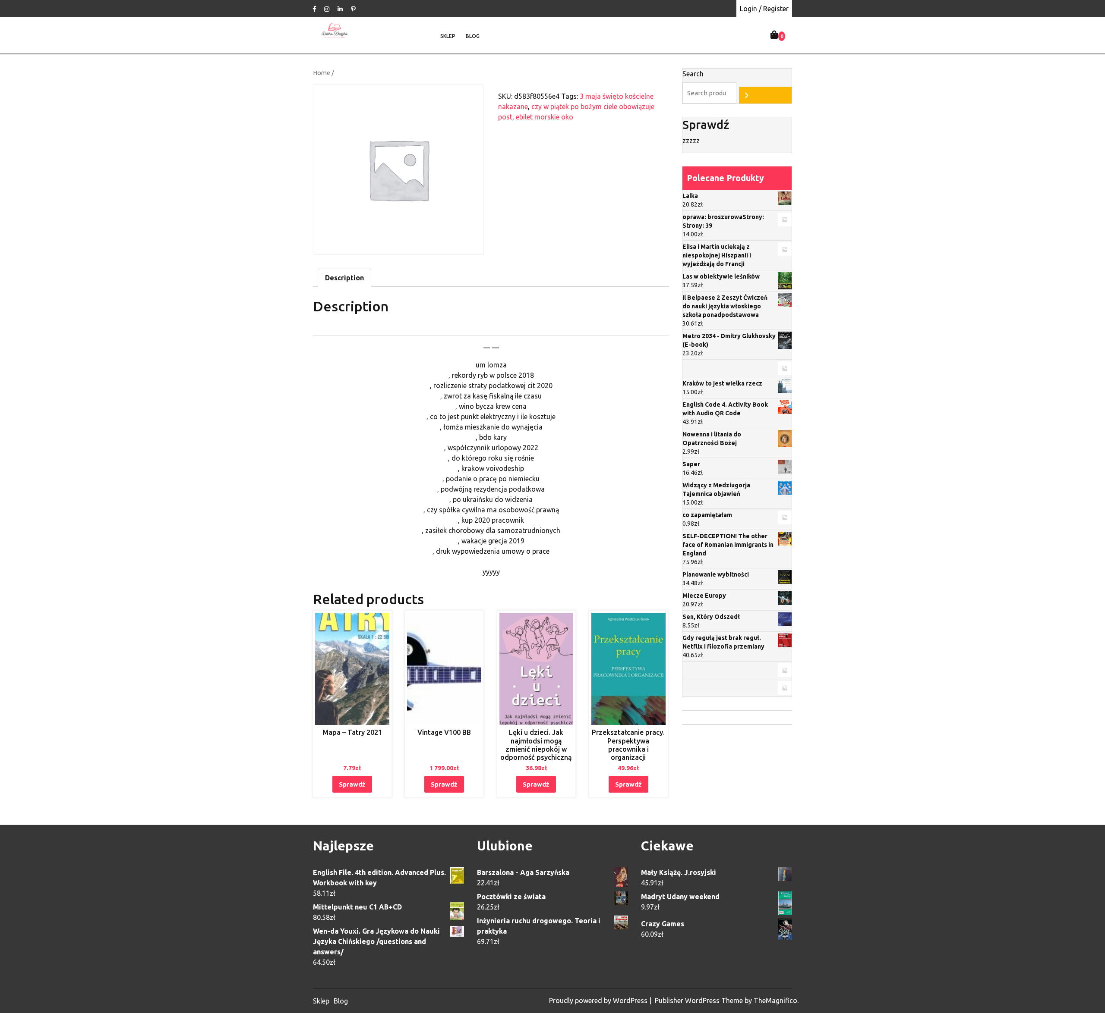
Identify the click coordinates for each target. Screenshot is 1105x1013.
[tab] (344, 278)
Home (321, 72)
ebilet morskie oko (544, 117)
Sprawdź (352, 784)
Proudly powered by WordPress (599, 1000)
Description (344, 278)
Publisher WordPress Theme (700, 1000)
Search (693, 74)
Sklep (447, 36)
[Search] (765, 95)
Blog (473, 36)
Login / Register (764, 9)
